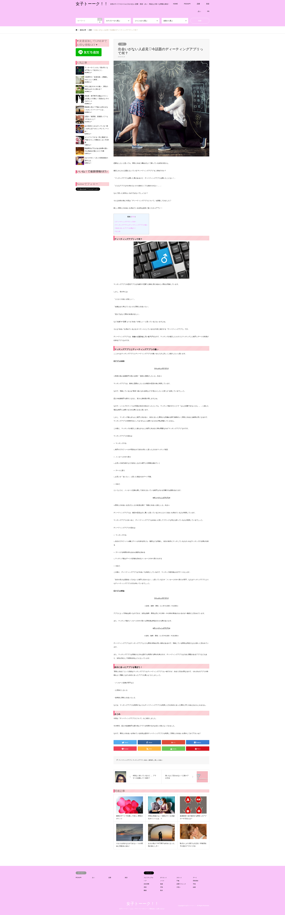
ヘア (145, 880)
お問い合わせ (160, 909)
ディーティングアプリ (125, 760)
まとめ (117, 231)
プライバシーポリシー (141, 909)
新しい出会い (159, 760)
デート (195, 877)
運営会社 (152, 909)
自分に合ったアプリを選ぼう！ (125, 228)
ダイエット (163, 877)
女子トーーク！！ (142, 903)
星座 (145, 887)
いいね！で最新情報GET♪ (92, 171)
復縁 (161, 884)
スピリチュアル (148, 877)
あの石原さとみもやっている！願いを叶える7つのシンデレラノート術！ (97, 128)
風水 (161, 890)
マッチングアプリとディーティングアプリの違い (131, 225)
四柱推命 (195, 880)
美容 (207, 4)
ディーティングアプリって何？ (125, 222)
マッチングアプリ (138, 760)
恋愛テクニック (181, 884)
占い (199, 11)
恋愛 (198, 4)
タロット (179, 877)
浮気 (161, 887)
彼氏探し (151, 760)
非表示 (133, 217)
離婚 (145, 890)
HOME (175, 4)
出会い (146, 760)
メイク (162, 880)
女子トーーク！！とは (126, 909)
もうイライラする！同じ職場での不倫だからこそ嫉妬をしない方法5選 (97, 139)
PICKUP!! (187, 4)
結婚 (194, 887)
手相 (194, 884)
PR (208, 11)
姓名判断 (146, 884)
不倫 (178, 880)
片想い (179, 887)
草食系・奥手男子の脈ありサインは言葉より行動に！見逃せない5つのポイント (97, 98)
